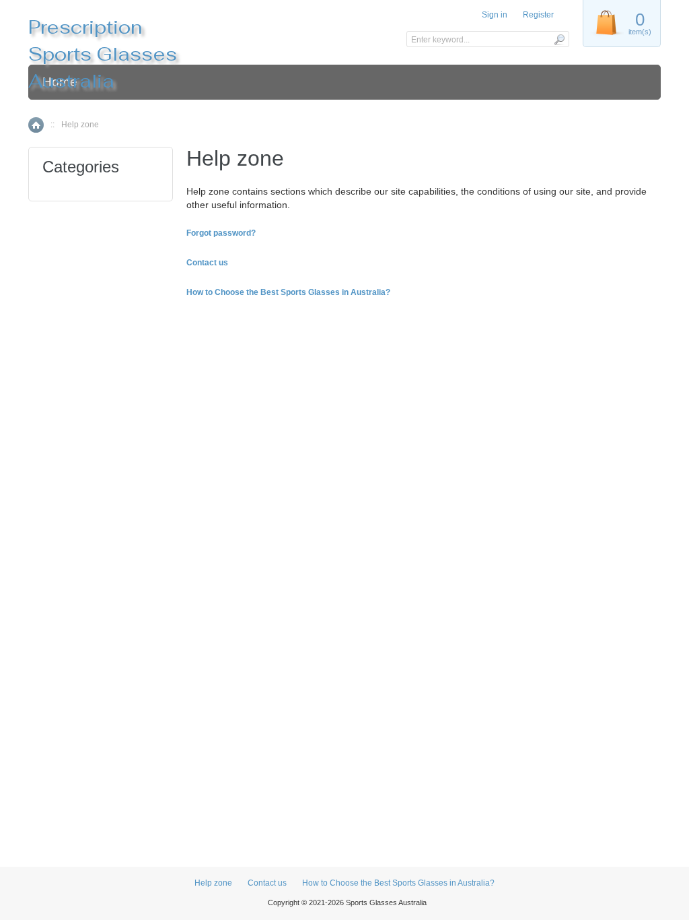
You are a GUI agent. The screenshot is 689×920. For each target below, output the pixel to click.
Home (36, 125)
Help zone (213, 883)
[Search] (559, 39)
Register (538, 15)
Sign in (494, 15)
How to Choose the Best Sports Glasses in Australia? (398, 883)
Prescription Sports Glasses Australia (102, 54)
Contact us (267, 883)
